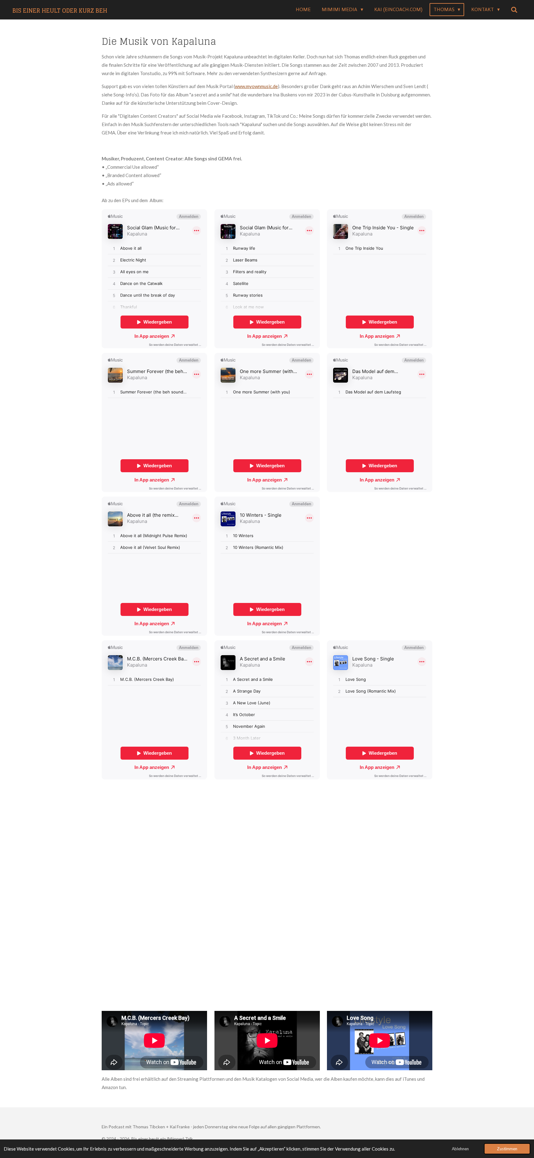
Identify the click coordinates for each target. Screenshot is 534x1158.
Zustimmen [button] (507, 1148)
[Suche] (514, 9)
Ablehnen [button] (460, 1148)
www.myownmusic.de (256, 86)
